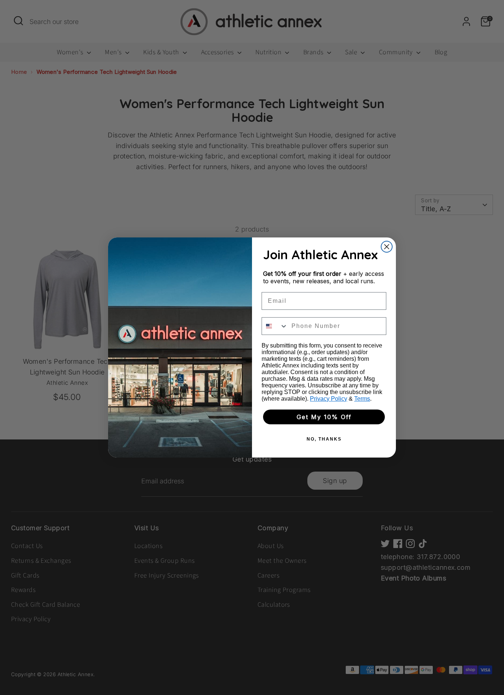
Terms (362, 399)
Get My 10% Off (324, 417)
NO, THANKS (324, 439)
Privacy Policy (328, 399)
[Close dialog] (386, 246)
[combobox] (275, 326)
